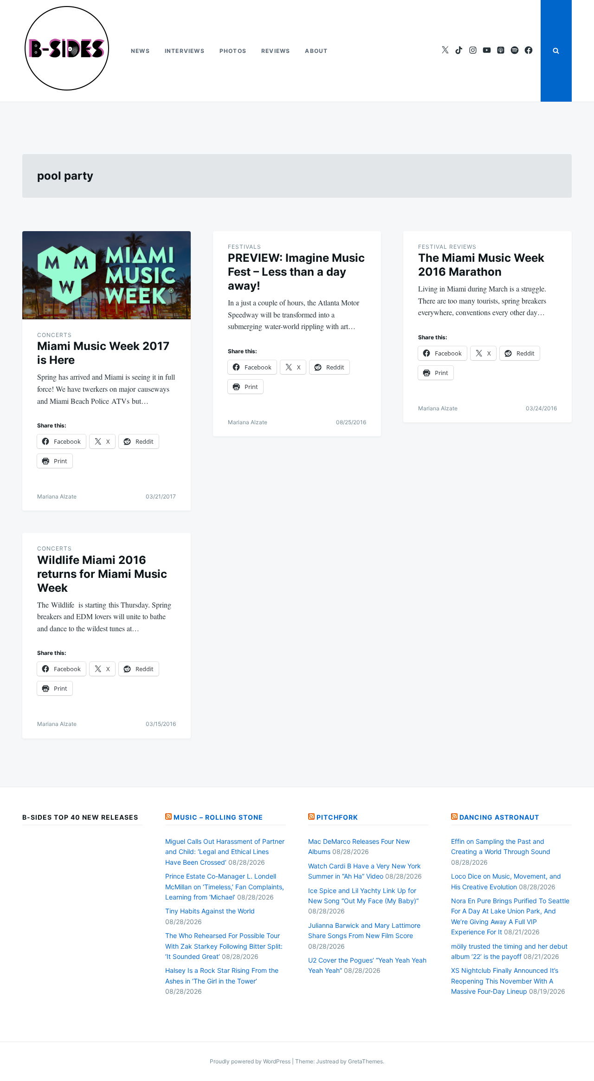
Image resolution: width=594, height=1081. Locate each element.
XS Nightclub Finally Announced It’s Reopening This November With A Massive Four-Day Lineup (504, 980)
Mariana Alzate (57, 496)
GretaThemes (365, 1061)
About (316, 50)
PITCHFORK (337, 817)
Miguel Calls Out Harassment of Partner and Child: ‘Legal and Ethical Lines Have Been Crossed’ (224, 851)
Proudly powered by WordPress (251, 1061)
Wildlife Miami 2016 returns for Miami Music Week (102, 574)
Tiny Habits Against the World (210, 911)
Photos (233, 50)
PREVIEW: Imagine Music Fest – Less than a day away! (296, 271)
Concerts (54, 334)
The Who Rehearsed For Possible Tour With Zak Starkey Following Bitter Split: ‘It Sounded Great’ (224, 946)
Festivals (244, 246)
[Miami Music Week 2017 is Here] (106, 275)
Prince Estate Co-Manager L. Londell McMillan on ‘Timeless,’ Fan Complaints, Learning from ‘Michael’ (224, 886)
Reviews (275, 50)
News (140, 50)
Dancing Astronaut (499, 817)
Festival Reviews (447, 246)
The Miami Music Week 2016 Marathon (481, 264)
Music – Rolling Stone (218, 817)
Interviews (185, 50)
